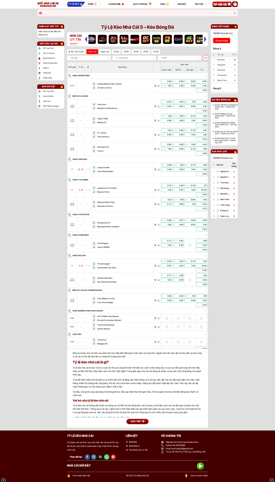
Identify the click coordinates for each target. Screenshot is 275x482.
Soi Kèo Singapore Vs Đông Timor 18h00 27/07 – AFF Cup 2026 (226, 125)
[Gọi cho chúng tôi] (106, 457)
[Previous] (86, 39)
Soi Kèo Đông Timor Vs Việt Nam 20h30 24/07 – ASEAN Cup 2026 (225, 140)
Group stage (221, 40)
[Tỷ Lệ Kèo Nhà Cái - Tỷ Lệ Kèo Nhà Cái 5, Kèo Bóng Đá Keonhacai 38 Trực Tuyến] (48, 4)
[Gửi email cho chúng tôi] (100, 457)
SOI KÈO (181, 4)
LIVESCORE (115, 4)
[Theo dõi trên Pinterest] (113, 457)
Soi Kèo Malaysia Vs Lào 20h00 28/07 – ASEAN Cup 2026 (225, 116)
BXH (163, 4)
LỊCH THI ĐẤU (140, 4)
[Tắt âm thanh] (205, 58)
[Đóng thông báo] (235, 12)
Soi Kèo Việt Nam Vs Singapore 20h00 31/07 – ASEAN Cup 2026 (226, 107)
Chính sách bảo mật (81, 475)
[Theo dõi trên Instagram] (94, 457)
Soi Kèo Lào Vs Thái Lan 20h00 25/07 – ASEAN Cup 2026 (226, 133)
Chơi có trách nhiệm (199, 475)
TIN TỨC (199, 4)
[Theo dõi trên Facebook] (87, 457)
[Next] (205, 39)
